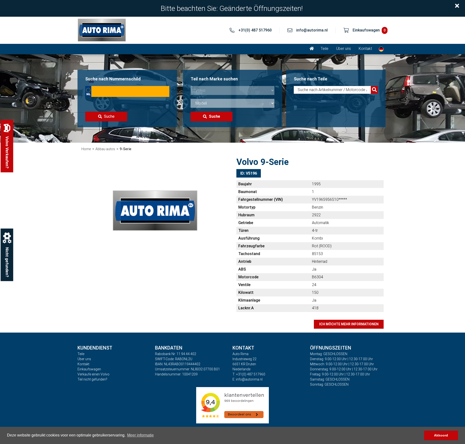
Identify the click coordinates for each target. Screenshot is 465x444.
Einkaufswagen (89, 369)
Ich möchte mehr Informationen (349, 324)
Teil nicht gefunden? (92, 379)
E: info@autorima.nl (247, 379)
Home (86, 149)
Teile (324, 48)
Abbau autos (105, 149)
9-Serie (125, 149)
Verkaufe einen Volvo (93, 374)
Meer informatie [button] (140, 435)
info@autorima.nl (312, 30)
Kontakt (365, 48)
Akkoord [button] (441, 435)
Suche (109, 116)
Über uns (343, 48)
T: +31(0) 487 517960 (248, 374)
